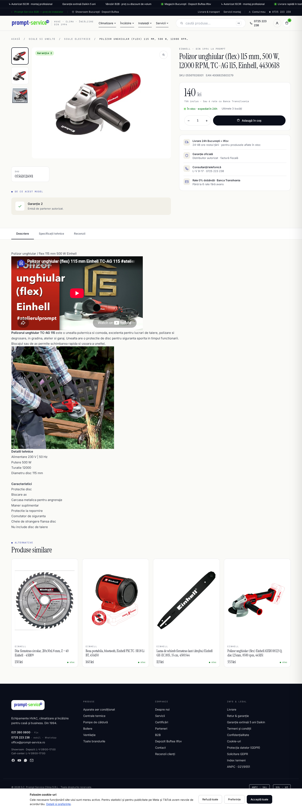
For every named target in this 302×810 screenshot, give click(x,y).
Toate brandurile (94, 741)
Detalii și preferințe (58, 804)
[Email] (31, 760)
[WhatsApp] (25, 760)
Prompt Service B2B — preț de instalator (38, 11)
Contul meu (258, 11)
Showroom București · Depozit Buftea (97, 11)
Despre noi (162, 709)
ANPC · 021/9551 (238, 766)
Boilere (87, 728)
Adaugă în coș (252, 120)
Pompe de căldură (95, 722)
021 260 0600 (20, 732)
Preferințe (234, 799)
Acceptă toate (259, 799)
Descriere (22, 233)
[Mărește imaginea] (163, 55)
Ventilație (89, 735)
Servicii (160, 716)
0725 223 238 (260, 23)
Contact (160, 747)
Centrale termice (94, 716)
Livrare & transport (209, 11)
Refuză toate (210, 799)
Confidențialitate (238, 735)
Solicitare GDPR (237, 754)
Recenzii (79, 233)
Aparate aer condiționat (99, 709)
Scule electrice (77, 39)
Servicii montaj (232, 11)
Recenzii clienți (165, 754)
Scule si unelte (42, 39)
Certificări (161, 722)
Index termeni (236, 760)
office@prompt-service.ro (28, 742)
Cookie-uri (234, 741)
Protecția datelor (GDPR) (243, 747)
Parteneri (161, 728)
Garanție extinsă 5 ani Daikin (246, 722)
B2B (158, 735)
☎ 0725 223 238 (280, 12)
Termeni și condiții (239, 728)
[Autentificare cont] (277, 23)
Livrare (231, 709)
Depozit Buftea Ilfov (168, 741)
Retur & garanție (238, 716)
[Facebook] (13, 760)
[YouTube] (19, 760)
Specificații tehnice (51, 233)
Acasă (15, 39)
